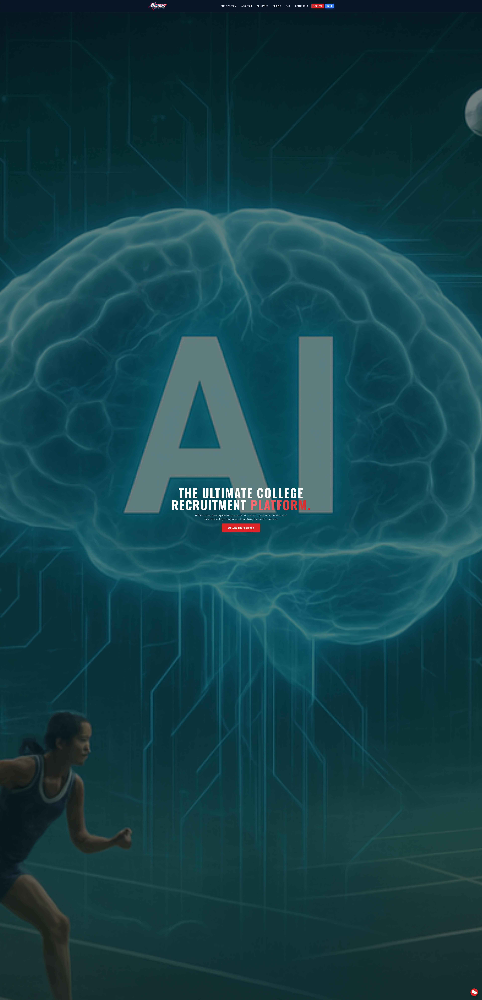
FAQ (288, 6)
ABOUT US (246, 6)
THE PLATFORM (228, 6)
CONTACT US (301, 6)
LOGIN (329, 6)
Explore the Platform (241, 527)
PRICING (277, 6)
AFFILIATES (262, 6)
